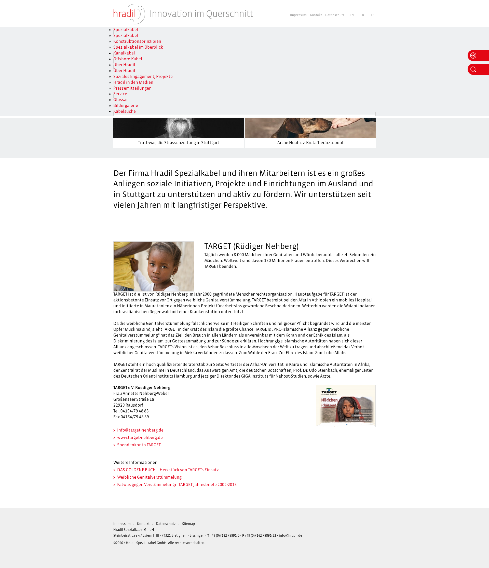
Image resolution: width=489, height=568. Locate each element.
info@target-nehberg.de (140, 430)
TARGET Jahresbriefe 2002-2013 (208, 484)
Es (372, 15)
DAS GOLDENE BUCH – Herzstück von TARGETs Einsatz (168, 470)
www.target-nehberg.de (140, 437)
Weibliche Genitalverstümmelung (149, 477)
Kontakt (316, 15)
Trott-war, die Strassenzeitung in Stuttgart (178, 143)
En (352, 15)
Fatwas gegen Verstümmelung (146, 484)
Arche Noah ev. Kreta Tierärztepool (310, 143)
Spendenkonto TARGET (139, 445)
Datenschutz (334, 15)
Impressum (298, 15)
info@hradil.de (290, 535)
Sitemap (188, 524)
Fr (362, 15)
